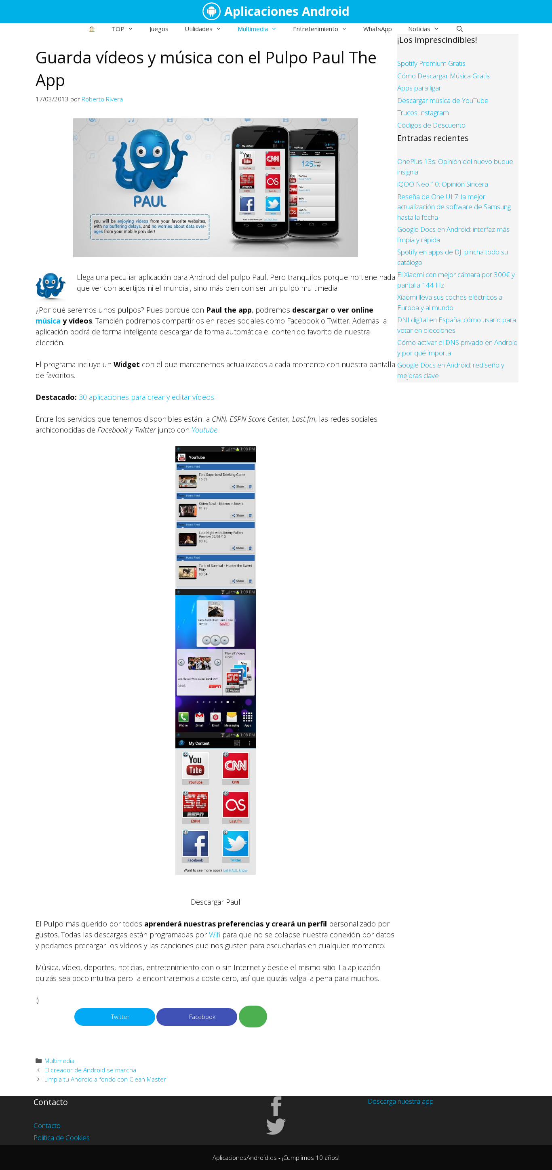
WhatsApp (377, 29)
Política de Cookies (62, 1137)
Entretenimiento (315, 29)
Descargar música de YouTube (443, 100)
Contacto (47, 1125)
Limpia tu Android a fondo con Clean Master (105, 1079)
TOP (118, 29)
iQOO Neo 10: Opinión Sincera (442, 184)
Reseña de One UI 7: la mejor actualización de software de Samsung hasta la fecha (454, 207)
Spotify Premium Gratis (431, 63)
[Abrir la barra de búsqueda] (459, 29)
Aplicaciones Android (287, 11)
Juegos (159, 29)
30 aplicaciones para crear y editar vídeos (146, 397)
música (48, 321)
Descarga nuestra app (401, 1101)
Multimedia (253, 29)
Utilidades (199, 29)
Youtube (204, 430)
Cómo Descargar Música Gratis (443, 75)
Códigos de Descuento (431, 125)
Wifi (214, 934)
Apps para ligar (419, 87)
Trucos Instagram (423, 112)
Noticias (419, 29)
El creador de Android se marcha (90, 1070)
